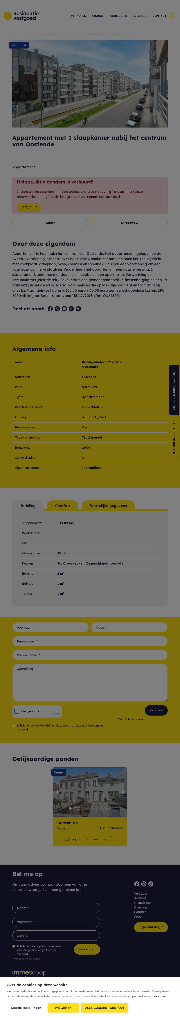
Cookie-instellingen (26, 1007)
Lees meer (160, 996)
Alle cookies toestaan (104, 1007)
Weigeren (63, 1007)
